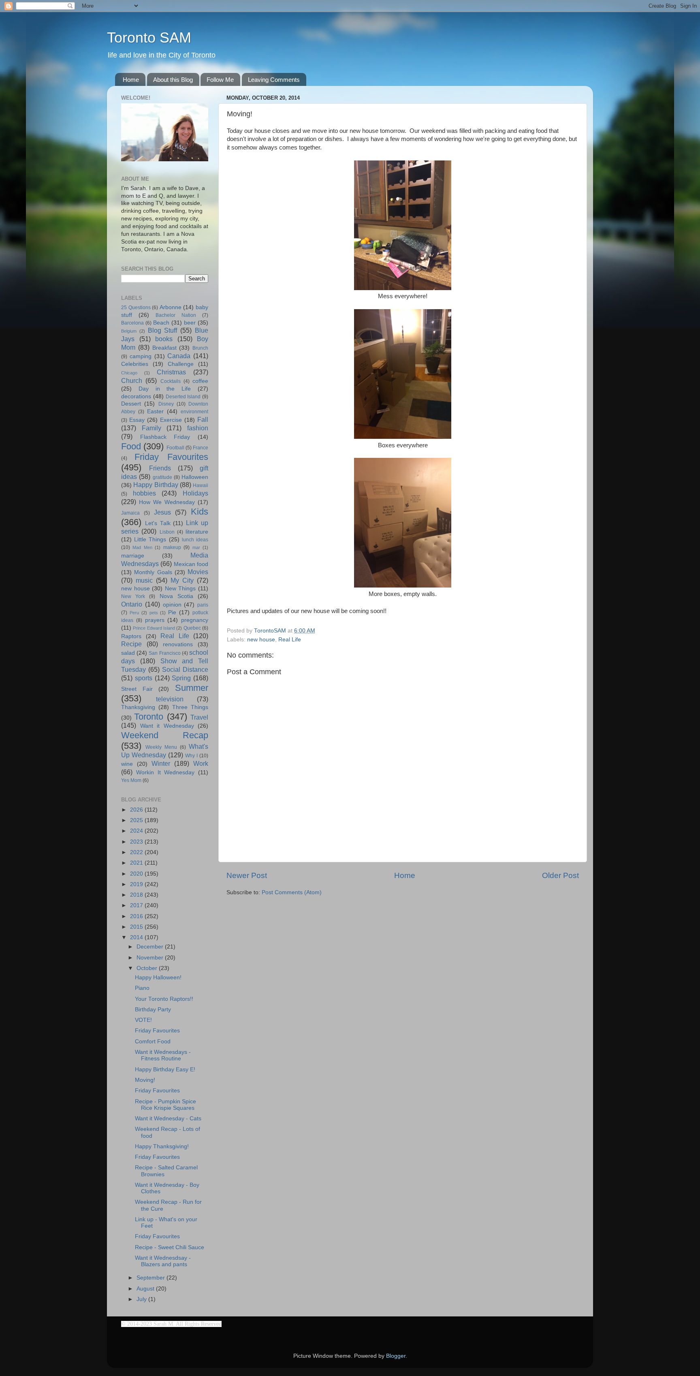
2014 (137, 937)
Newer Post (246, 875)
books (164, 338)
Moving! (145, 1080)
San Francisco (164, 653)
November (151, 958)
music (144, 580)
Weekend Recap (164, 735)
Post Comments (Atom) (292, 892)
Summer (191, 688)
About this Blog (173, 79)
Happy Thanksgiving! (162, 1146)
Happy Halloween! (158, 977)
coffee (200, 381)
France (200, 448)
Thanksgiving (138, 707)
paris (202, 605)
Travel (199, 717)
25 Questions (136, 307)
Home (131, 79)
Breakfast (164, 348)
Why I (191, 756)
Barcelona (132, 323)
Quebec (192, 628)
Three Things (190, 707)
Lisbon (167, 532)
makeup (172, 547)
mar (196, 547)
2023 (137, 842)
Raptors (131, 636)
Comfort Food (153, 1041)
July (142, 1299)
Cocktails (170, 381)
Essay (137, 420)
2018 (137, 895)
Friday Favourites (171, 457)
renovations (178, 644)
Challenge (181, 364)
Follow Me (220, 79)
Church (131, 380)
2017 (137, 905)
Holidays (195, 493)
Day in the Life (165, 389)
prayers (154, 620)
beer (190, 323)
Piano (142, 988)
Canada (178, 355)
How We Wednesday (167, 502)
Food (131, 446)
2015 (137, 927)
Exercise (171, 420)
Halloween (194, 477)
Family (151, 428)
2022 (137, 852)
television (170, 699)
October (148, 968)
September (151, 1278)
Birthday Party (153, 1009)
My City (182, 580)
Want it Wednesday (167, 726)
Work (200, 763)
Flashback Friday (165, 437)
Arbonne (170, 307)
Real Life (289, 640)
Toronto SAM (149, 37)
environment (194, 412)
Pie (172, 612)
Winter (161, 763)
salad (128, 653)
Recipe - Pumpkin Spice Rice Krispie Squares (165, 1104)
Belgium (129, 331)
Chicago (129, 372)
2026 (137, 810)
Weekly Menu (161, 747)
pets (153, 612)
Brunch (200, 348)
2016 (137, 916)
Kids (199, 511)
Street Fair (137, 689)
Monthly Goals (153, 572)
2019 (137, 884)
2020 (137, 874)
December (151, 947)
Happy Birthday (155, 484)
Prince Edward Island (154, 628)
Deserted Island (183, 397)
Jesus (162, 512)
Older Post (560, 875)
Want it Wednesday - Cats (168, 1118)
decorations (136, 396)
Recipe (131, 643)
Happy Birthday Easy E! (165, 1069)
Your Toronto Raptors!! (164, 999)
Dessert (131, 404)
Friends (160, 468)
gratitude (162, 477)
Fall (202, 419)
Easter (155, 411)
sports (143, 678)
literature (197, 532)
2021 (137, 863)
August (146, 1289)
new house (261, 640)
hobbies (144, 493)
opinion (172, 605)
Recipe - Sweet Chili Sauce (169, 1247)
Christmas (171, 372)
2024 (137, 831)
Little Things (150, 539)
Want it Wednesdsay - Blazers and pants (163, 1261)
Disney (166, 404)
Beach (161, 323)
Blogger (395, 1356)
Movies (198, 571)
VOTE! (143, 1020)
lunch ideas (195, 540)
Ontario (131, 604)
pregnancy (194, 620)
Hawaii (200, 485)
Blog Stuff (162, 330)
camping (141, 356)
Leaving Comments (274, 79)
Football (175, 448)
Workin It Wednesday (165, 772)
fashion (197, 428)
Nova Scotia (176, 596)
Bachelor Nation (176, 315)
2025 (137, 820)
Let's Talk (158, 523)
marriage (132, 556)
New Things (180, 588)
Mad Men (142, 547)
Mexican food (191, 564)
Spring (181, 678)
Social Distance (185, 669)
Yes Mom (131, 780)
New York (133, 596)
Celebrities (134, 364)
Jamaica (130, 513)
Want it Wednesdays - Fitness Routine (163, 1055)
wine (127, 764)
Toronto (148, 717)
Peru (134, 612)
